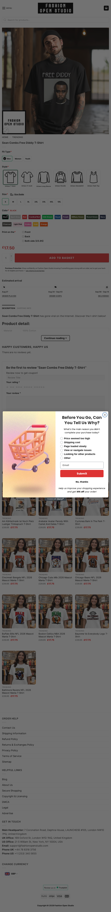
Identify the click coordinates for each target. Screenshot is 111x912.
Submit (82, 473)
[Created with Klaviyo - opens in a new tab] (55, 499)
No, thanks (82, 481)
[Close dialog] (104, 414)
